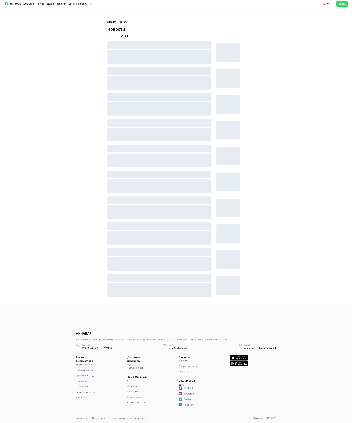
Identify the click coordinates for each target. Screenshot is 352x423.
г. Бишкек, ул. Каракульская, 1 (260, 347)
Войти (342, 3)
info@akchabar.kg (178, 347)
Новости (122, 21)
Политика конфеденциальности (128, 418)
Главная (111, 21)
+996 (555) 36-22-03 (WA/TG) (97, 347)
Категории (28, 4)
